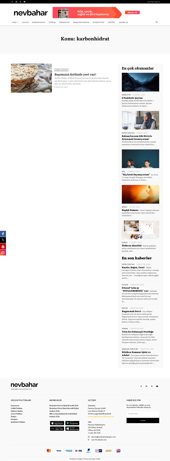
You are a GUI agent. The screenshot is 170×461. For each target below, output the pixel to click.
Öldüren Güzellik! (132, 245)
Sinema (125, 328)
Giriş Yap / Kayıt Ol (153, 2)
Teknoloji (64, 22)
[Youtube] (24, 1)
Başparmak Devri (131, 311)
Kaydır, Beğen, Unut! (133, 267)
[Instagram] (16, 1)
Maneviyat (98, 22)
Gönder (142, 420)
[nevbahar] (25, 384)
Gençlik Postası (81, 22)
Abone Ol (123, 22)
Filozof (125, 285)
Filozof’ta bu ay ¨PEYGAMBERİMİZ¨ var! (135, 289)
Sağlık (52, 22)
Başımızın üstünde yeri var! (75, 74)
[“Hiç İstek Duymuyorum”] (140, 158)
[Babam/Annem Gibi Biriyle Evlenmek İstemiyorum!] (140, 120)
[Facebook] (12, 1)
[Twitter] (20, 1)
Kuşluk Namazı (130, 210)
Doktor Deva (38, 22)
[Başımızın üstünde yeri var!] (31, 78)
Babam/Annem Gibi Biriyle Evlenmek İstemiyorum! (137, 137)
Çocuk (25, 22)
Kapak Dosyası (61, 70)
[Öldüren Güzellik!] (140, 229)
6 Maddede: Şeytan (132, 97)
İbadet (125, 207)
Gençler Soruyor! (130, 349)
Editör (125, 308)
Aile (14, 22)
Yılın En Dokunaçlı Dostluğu (137, 331)
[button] (157, 22)
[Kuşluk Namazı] (140, 194)
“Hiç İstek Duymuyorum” (136, 174)
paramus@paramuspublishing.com (101, 416)
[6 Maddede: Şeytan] (140, 82)
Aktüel (111, 22)
